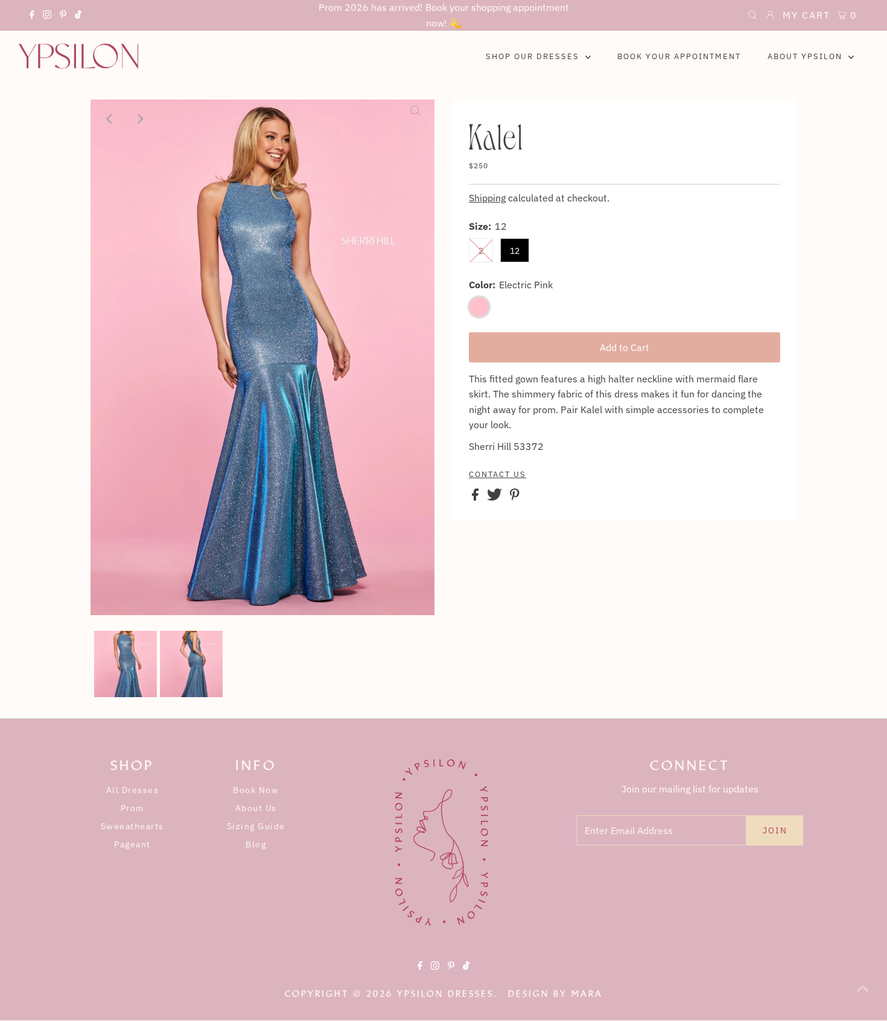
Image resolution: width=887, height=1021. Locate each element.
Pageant (132, 844)
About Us (256, 808)
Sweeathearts (132, 826)
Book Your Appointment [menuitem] (679, 56)
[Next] (139, 119)
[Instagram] (47, 16)
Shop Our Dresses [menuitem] (534, 56)
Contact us (497, 474)
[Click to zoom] (415, 119)
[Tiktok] (78, 16)
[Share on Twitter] (495, 497)
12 (515, 250)
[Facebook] (32, 16)
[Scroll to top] (863, 997)
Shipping (487, 198)
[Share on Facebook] (476, 497)
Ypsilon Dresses (445, 993)
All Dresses (132, 790)
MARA (587, 993)
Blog (256, 844)
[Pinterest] (63, 16)
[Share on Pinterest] (515, 497)
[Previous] (110, 119)
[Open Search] (752, 16)
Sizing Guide (256, 826)
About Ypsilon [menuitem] (806, 56)
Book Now (256, 790)
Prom (132, 808)
